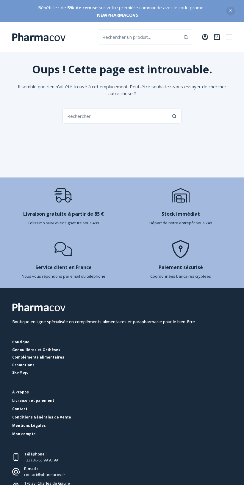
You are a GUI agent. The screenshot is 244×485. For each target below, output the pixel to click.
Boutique (20, 342)
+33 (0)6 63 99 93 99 (41, 460)
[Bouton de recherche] (186, 37)
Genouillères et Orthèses (36, 349)
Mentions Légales (29, 425)
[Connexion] (205, 37)
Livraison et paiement (33, 400)
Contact (19, 409)
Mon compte (24, 434)
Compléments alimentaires (38, 357)
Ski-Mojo (20, 372)
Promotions (23, 365)
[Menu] (229, 37)
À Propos (20, 392)
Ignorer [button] (230, 11)
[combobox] (138, 37)
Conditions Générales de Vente (41, 417)
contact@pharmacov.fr (44, 474)
